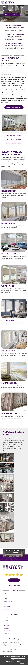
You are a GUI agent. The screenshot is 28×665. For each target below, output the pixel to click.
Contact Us (6, 633)
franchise (22, 663)
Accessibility (12, 659)
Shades (5, 596)
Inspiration (6, 622)
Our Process (7, 625)
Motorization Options (15, 139)
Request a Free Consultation (12, 14)
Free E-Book (6, 628)
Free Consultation (14, 580)
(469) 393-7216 (15, 585)
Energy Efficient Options (15, 143)
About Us (6, 617)
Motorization (6, 609)
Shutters (6, 598)
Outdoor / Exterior (8, 601)
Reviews (6, 620)
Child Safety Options (15, 135)
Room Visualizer (7, 630)
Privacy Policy (14, 658)
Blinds (5, 593)
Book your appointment (8, 649)
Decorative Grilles (8, 606)
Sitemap (17, 659)
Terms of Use (21, 658)
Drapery (5, 603)
